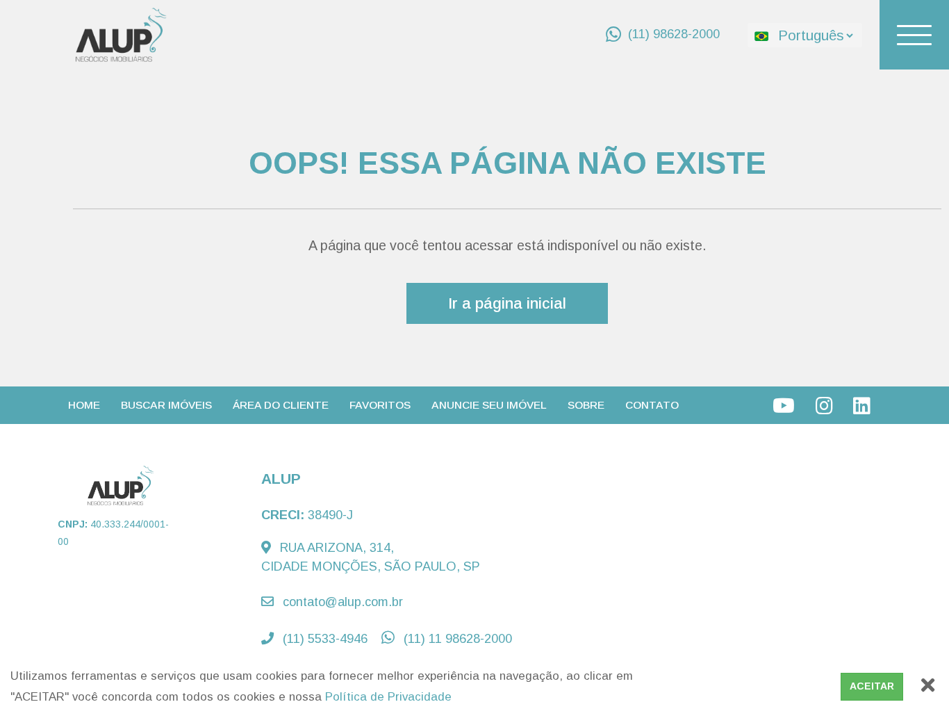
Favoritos (380, 405)
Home (84, 405)
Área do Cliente (281, 405)
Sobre (586, 405)
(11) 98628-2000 (674, 34)
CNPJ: (113, 533)
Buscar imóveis (166, 405)
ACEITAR (872, 686)
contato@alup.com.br (341, 602)
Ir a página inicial (507, 303)
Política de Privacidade (388, 696)
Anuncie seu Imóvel (489, 405)
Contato (652, 405)
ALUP (281, 479)
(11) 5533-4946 (323, 639)
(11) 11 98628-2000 (456, 639)
